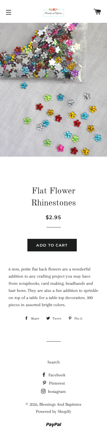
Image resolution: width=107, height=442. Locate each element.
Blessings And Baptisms (60, 404)
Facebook (56, 375)
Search (53, 362)
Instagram (56, 391)
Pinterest (56, 383)
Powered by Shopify (53, 411)
